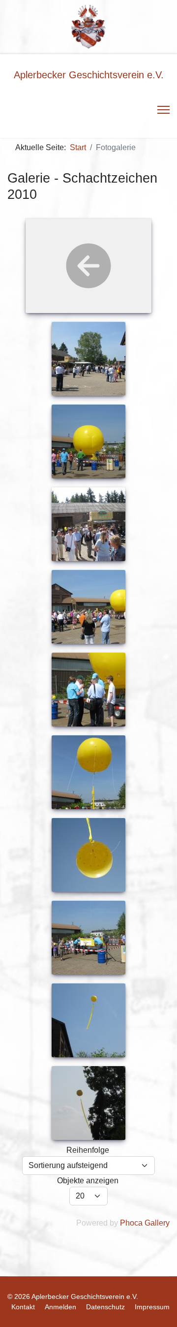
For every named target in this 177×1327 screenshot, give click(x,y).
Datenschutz (105, 1307)
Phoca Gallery (145, 1223)
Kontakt (23, 1307)
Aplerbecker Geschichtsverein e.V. (89, 74)
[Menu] (163, 110)
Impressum (152, 1307)
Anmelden (60, 1307)
